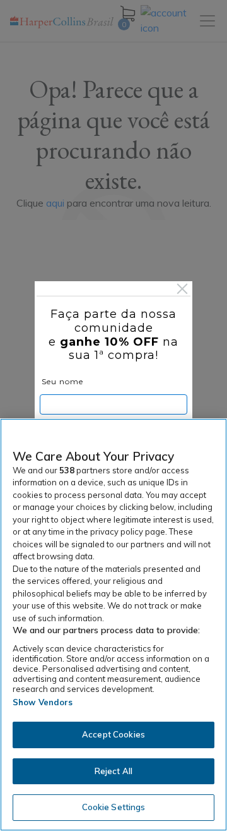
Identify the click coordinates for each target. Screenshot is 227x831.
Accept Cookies (113, 734)
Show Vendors (43, 702)
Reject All (113, 771)
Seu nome (62, 381)
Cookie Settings (114, 807)
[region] (113, 624)
